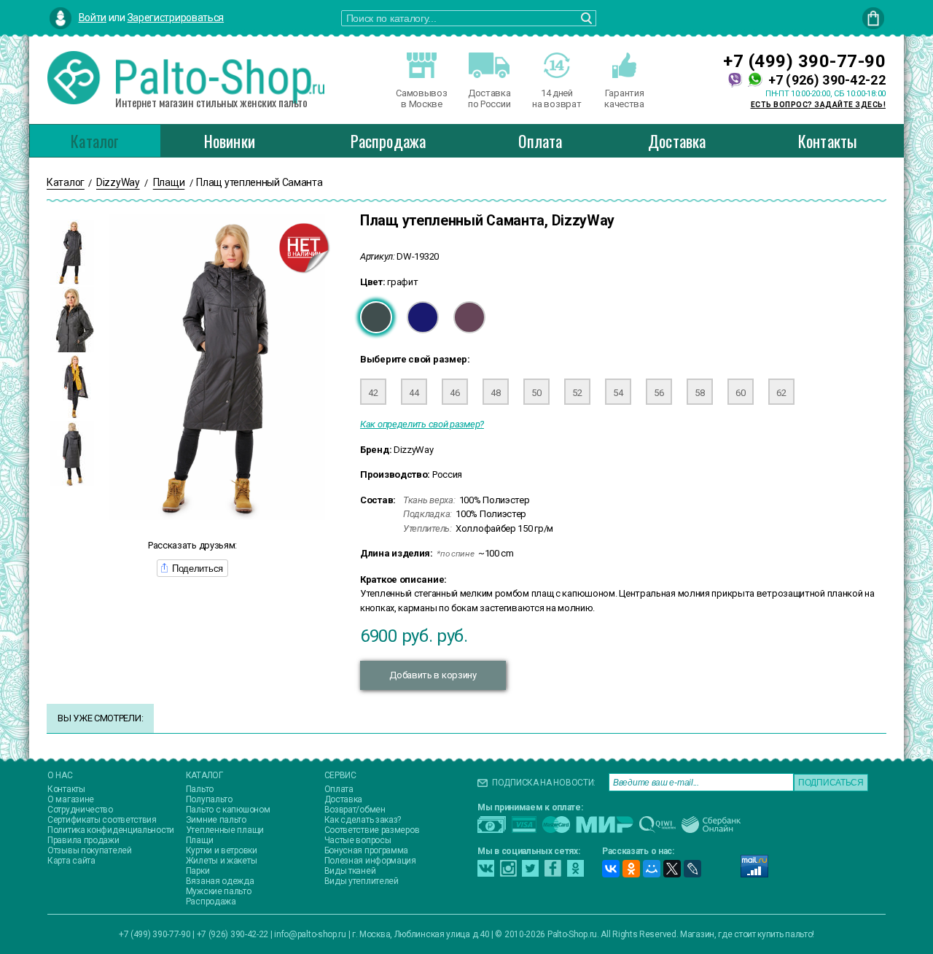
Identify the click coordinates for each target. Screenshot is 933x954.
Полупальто (209, 799)
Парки (198, 871)
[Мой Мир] (651, 868)
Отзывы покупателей (89, 850)
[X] (672, 868)
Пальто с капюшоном (228, 809)
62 (781, 392)
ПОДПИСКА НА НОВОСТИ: (544, 782)
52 (577, 392)
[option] (72, 252)
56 (658, 392)
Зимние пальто (216, 820)
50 (536, 392)
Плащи (200, 840)
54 (617, 392)
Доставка (677, 140)
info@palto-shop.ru (310, 934)
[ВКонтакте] (611, 868)
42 (373, 392)
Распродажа (388, 140)
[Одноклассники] (631, 868)
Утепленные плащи (225, 830)
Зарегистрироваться (176, 17)
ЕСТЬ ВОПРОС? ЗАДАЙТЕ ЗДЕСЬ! (818, 105)
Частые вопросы (357, 840)
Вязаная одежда (220, 881)
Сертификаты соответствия (102, 820)
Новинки (229, 140)
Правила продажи (83, 840)
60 (740, 392)
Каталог (95, 140)
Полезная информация (370, 861)
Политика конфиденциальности (110, 830)
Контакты (828, 140)
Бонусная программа (366, 850)
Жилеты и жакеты (221, 861)
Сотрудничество (80, 809)
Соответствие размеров (372, 830)
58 (699, 392)
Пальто (200, 789)
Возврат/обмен (355, 809)
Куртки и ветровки (221, 850)
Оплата (540, 140)
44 (413, 392)
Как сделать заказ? (363, 820)
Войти (93, 17)
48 (495, 392)
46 (454, 392)
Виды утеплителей (361, 881)
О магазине (70, 799)
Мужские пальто (218, 891)
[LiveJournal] (692, 868)
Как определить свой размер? (422, 424)
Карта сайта (71, 861)
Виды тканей (350, 871)
